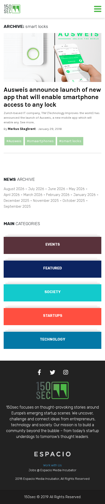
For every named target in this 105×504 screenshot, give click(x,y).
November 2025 (46, 201)
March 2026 (32, 195)
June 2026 (56, 189)
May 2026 (77, 189)
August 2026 (14, 189)
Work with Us (52, 465)
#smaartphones (40, 141)
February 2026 (58, 195)
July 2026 (36, 189)
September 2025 (17, 207)
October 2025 (74, 201)
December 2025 (16, 201)
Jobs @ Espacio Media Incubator (52, 470)
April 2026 (12, 195)
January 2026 (84, 195)
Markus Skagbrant (22, 129)
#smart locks (70, 141)
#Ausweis (13, 141)
